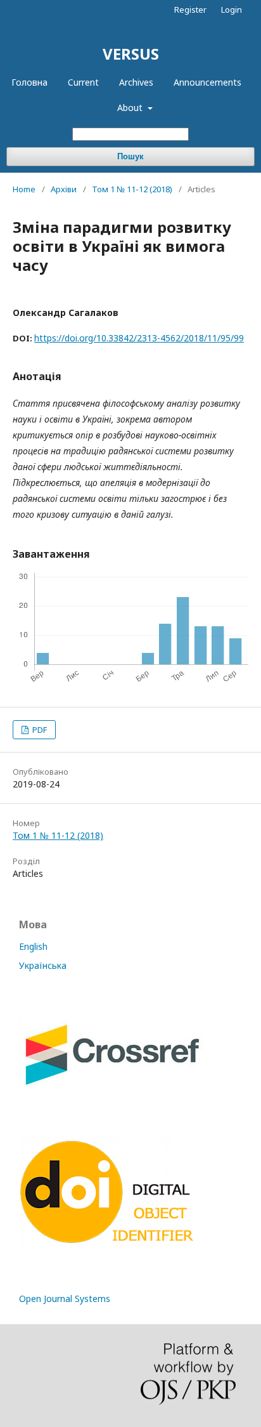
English (33, 946)
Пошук (130, 156)
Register (190, 9)
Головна (29, 82)
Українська (43, 965)
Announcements (207, 82)
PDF (38, 729)
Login (231, 9)
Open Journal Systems (64, 1298)
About (131, 108)
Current (83, 82)
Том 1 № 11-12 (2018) (132, 189)
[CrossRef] (111, 1090)
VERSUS (131, 53)
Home (24, 189)
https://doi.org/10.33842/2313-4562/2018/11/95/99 (139, 338)
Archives (136, 82)
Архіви (64, 189)
